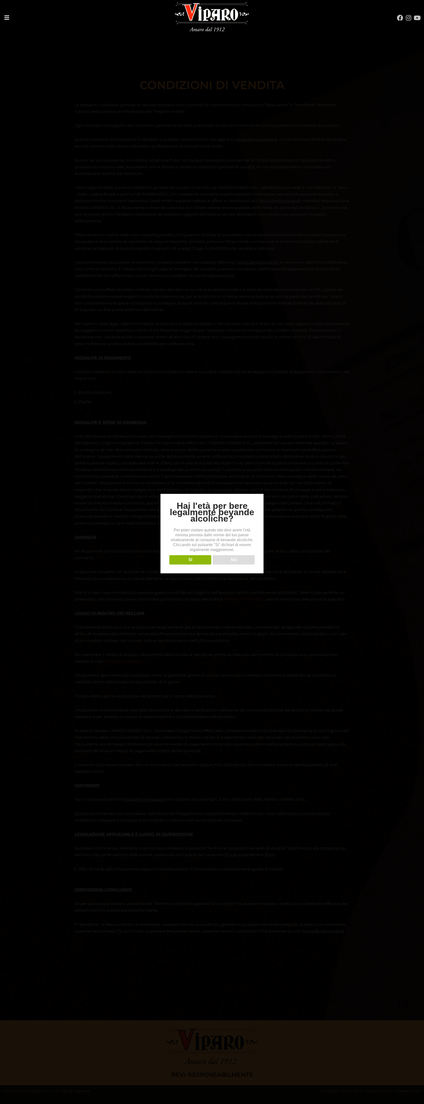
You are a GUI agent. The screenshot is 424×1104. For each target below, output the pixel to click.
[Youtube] (417, 17)
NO (234, 560)
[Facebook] (400, 17)
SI (190, 560)
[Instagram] (408, 17)
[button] (70, 17)
